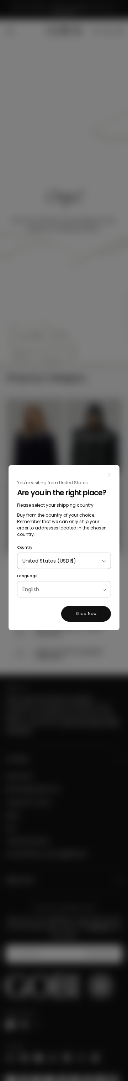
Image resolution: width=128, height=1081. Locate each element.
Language (27, 576)
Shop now (86, 613)
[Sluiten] (109, 475)
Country (24, 547)
